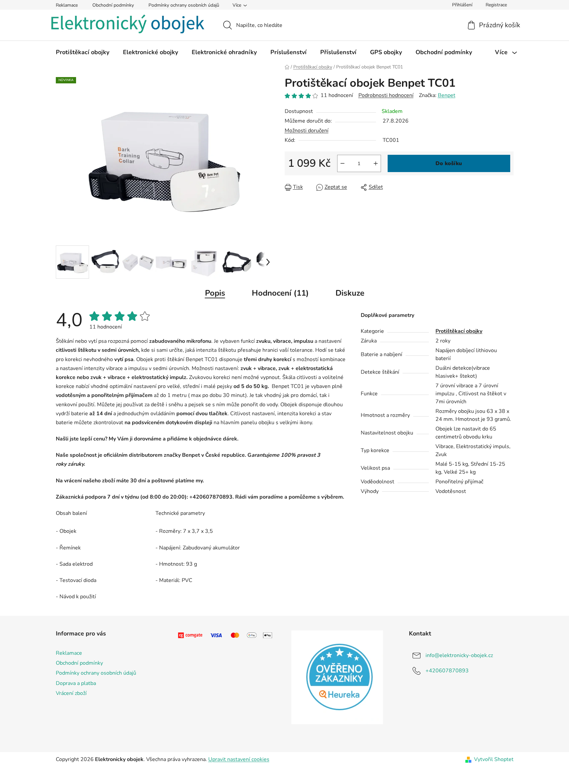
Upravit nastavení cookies (238, 759)
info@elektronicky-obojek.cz (459, 655)
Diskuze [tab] (349, 293)
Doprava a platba (76, 683)
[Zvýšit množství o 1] (376, 163)
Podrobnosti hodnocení (386, 95)
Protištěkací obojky (458, 331)
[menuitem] (82, 52)
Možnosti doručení (307, 130)
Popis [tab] (215, 293)
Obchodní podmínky (113, 5)
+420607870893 (447, 670)
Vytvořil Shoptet (494, 759)
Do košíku (448, 163)
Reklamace (67, 5)
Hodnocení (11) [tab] (280, 293)
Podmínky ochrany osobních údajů (183, 5)
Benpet (446, 95)
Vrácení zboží (71, 693)
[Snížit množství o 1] (342, 163)
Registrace (496, 5)
